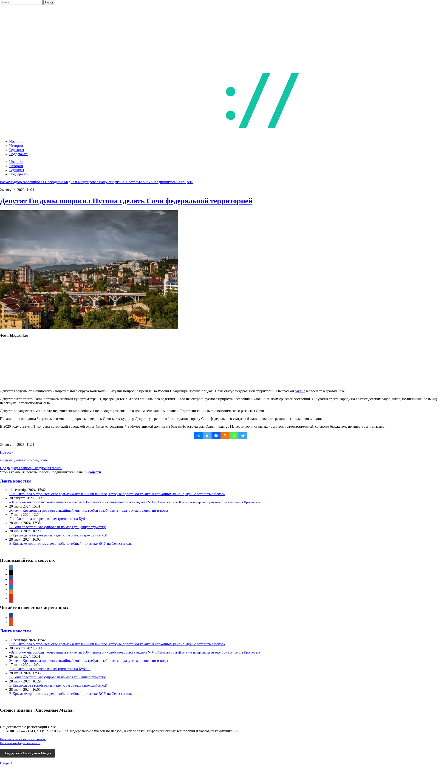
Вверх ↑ (6, 763)
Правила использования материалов (23, 739)
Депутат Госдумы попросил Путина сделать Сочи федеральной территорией (126, 201)
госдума (6, 460)
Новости (16, 141)
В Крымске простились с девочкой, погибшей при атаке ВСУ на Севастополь (70, 543)
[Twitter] (207, 435)
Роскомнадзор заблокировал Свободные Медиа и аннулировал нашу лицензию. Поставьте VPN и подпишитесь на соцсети (96, 182)
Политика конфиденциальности (20, 743)
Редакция (16, 150)
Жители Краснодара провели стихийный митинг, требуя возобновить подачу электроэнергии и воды (88, 510)
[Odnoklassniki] (224, 435)
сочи (43, 460)
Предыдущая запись (15, 468)
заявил (300, 391)
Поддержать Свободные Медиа (27, 753)
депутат (20, 460)
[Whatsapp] (233, 435)
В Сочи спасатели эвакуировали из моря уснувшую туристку (57, 527)
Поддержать (18, 154)
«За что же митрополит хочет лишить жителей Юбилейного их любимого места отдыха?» (134, 502)
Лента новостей (15, 481)
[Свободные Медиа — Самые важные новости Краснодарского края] (190, 134)
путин (33, 460)
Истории (16, 146)
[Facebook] (216, 435)
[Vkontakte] (198, 435)
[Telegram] (242, 435)
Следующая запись (47, 468)
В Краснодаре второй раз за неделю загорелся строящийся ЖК (58, 535)
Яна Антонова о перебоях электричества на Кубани (49, 519)
